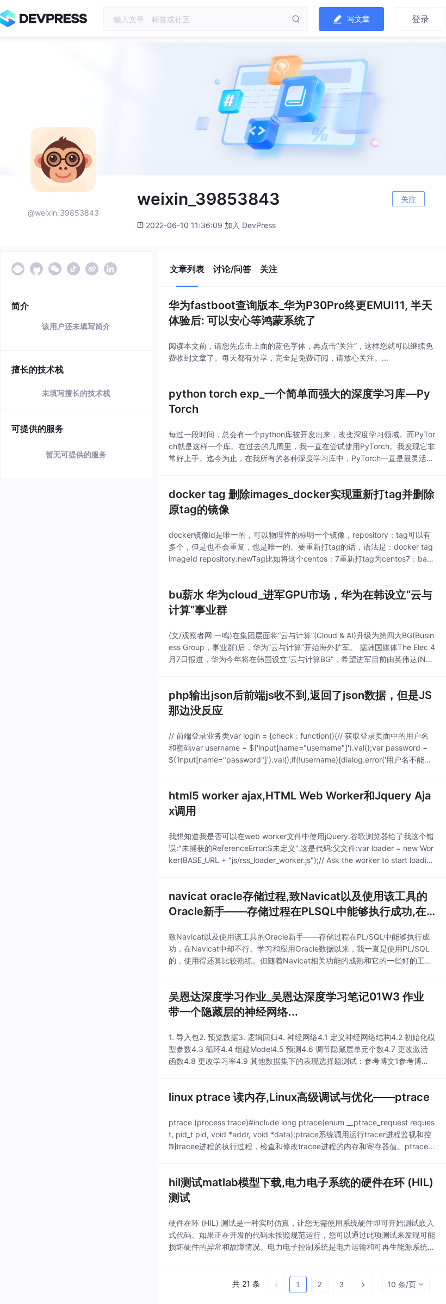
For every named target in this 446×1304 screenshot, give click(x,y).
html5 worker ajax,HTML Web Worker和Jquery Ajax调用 (300, 803)
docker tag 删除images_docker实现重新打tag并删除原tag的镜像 (302, 502)
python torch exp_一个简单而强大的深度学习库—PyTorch (299, 401)
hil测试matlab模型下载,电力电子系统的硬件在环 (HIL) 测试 (301, 1190)
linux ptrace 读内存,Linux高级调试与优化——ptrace (299, 1097)
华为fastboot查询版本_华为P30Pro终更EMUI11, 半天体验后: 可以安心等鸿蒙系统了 (300, 313)
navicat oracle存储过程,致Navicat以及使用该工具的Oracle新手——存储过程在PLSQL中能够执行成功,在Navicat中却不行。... (302, 904)
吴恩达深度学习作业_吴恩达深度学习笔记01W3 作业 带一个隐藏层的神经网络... (296, 1004)
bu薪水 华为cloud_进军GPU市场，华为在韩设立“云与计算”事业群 (300, 602)
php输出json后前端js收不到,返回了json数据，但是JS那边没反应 (300, 703)
